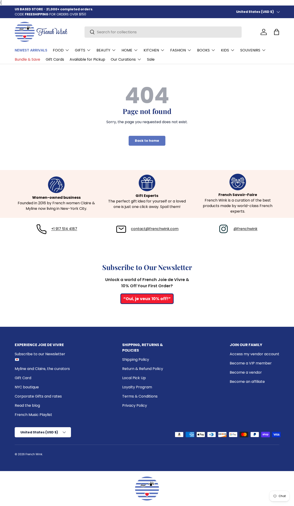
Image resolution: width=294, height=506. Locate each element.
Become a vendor (246, 372)
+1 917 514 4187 (64, 228)
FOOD (58, 50)
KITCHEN (151, 50)
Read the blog (27, 405)
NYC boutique (27, 387)
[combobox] (163, 32)
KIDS (225, 50)
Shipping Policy (135, 359)
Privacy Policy (134, 405)
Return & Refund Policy (142, 368)
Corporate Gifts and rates (38, 396)
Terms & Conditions (140, 396)
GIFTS (80, 50)
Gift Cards (55, 59)
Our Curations (123, 59)
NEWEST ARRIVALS (31, 50)
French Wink (33, 454)
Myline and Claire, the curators (42, 368)
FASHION (178, 50)
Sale (151, 59)
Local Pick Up (134, 378)
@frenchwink (245, 228)
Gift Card (23, 378)
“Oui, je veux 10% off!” (147, 298)
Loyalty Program (137, 387)
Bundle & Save (27, 59)
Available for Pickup (87, 59)
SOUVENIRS (250, 50)
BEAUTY (103, 50)
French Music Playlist (33, 414)
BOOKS (203, 50)
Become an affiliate (247, 381)
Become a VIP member (251, 363)
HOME (127, 50)
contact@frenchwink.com (154, 228)
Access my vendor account (254, 354)
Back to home (147, 140)
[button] (276, 32)
